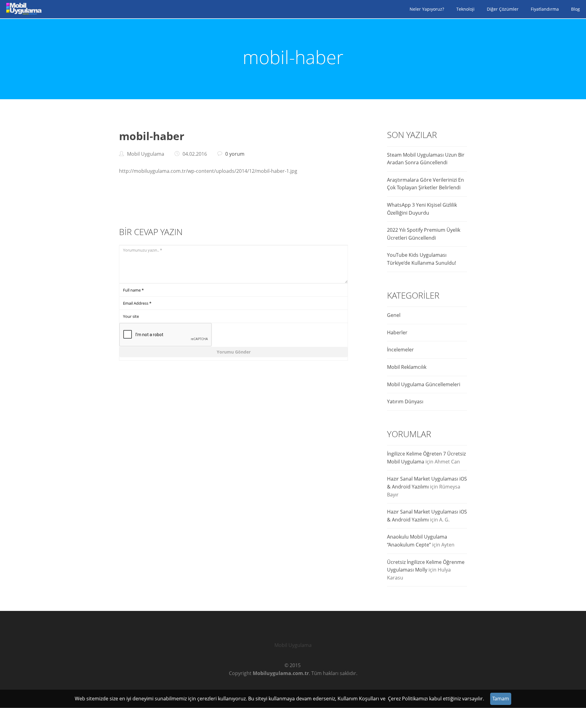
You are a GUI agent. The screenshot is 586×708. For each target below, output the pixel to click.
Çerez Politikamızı (408, 698)
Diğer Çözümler (503, 9)
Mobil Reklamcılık (406, 367)
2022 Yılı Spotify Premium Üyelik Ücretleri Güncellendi (423, 234)
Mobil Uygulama (293, 645)
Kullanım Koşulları (358, 698)
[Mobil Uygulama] (23, 9)
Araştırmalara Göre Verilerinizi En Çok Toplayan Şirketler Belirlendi (425, 183)
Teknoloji (465, 9)
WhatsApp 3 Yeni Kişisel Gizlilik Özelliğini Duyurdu (422, 209)
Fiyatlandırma (545, 9)
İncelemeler (400, 349)
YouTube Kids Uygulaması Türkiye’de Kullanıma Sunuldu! (421, 259)
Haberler (397, 332)
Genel (393, 315)
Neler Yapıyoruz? (427, 9)
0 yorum (234, 154)
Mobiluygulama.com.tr (281, 673)
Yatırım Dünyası (405, 401)
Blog (575, 9)
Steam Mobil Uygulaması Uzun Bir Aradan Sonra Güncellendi (426, 158)
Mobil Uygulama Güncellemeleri (423, 384)
